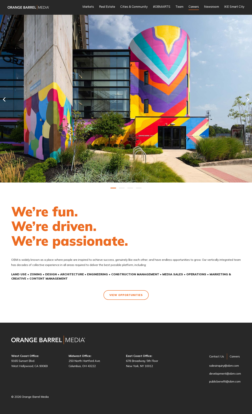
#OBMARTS (161, 6)
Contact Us (216, 356)
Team (179, 6)
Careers (194, 6)
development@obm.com (225, 373)
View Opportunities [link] (126, 295)
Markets (88, 6)
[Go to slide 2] (122, 188)
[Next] (249, 99)
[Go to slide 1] (113, 188)
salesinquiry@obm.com (224, 365)
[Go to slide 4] (138, 188)
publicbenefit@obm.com (225, 381)
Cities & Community (134, 6)
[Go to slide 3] (130, 188)
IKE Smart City (234, 6)
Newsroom (211, 6)
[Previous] (3, 99)
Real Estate (107, 6)
